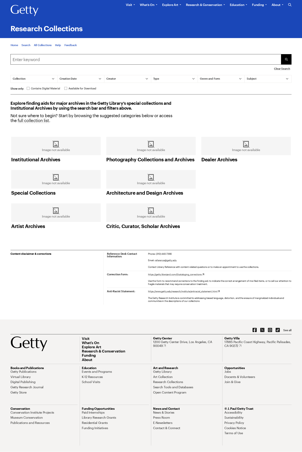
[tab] (34, 79)
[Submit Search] (286, 59)
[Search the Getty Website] (290, 5)
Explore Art (170, 5)
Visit (129, 5)
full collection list (33, 120)
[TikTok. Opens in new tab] (278, 330)
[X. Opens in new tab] (262, 330)
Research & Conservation (204, 5)
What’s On (147, 5)
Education (237, 5)
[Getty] (24, 10)
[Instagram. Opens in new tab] (270, 330)
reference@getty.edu (166, 260)
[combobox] (145, 59)
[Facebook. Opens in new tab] (255, 330)
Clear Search (282, 68)
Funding (258, 5)
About (276, 5)
